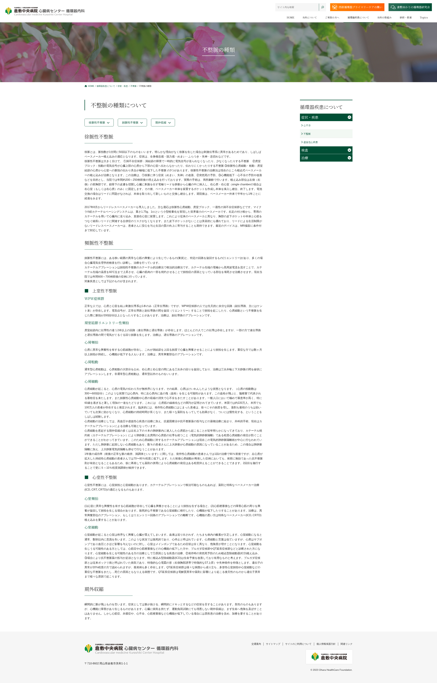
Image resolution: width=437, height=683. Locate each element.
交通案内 (256, 644)
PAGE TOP (424, 659)
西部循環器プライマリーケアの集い (360, 7)
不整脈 (307, 133)
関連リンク (347, 644)
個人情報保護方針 (326, 644)
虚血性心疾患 (311, 142)
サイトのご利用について (298, 644)
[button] (99, 122)
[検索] (322, 7)
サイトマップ (273, 644)
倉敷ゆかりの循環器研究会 (413, 7)
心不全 (307, 125)
